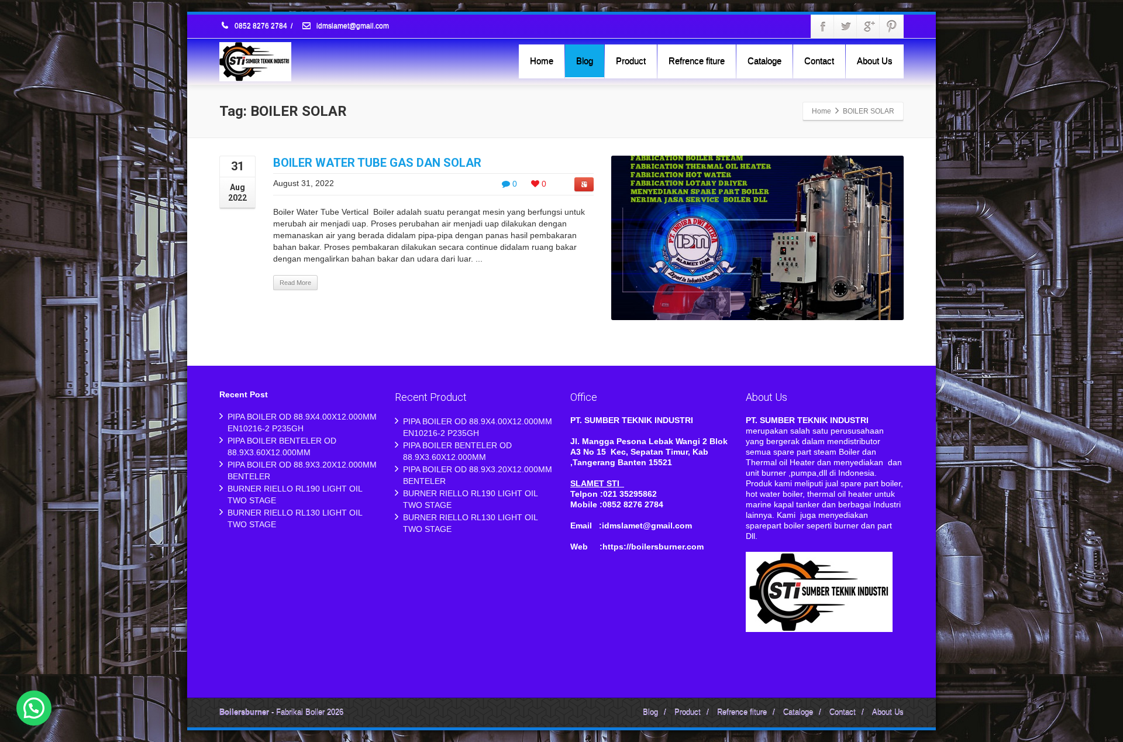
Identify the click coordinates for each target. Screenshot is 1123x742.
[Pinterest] (891, 26)
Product (631, 61)
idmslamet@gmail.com (352, 26)
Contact (819, 61)
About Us (875, 61)
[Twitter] (845, 26)
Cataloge (764, 61)
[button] (33, 708)
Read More (295, 282)
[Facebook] (823, 26)
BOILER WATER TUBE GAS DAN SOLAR (377, 163)
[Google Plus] (868, 26)
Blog (584, 61)
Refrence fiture (697, 61)
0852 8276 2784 (261, 26)
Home (541, 61)
